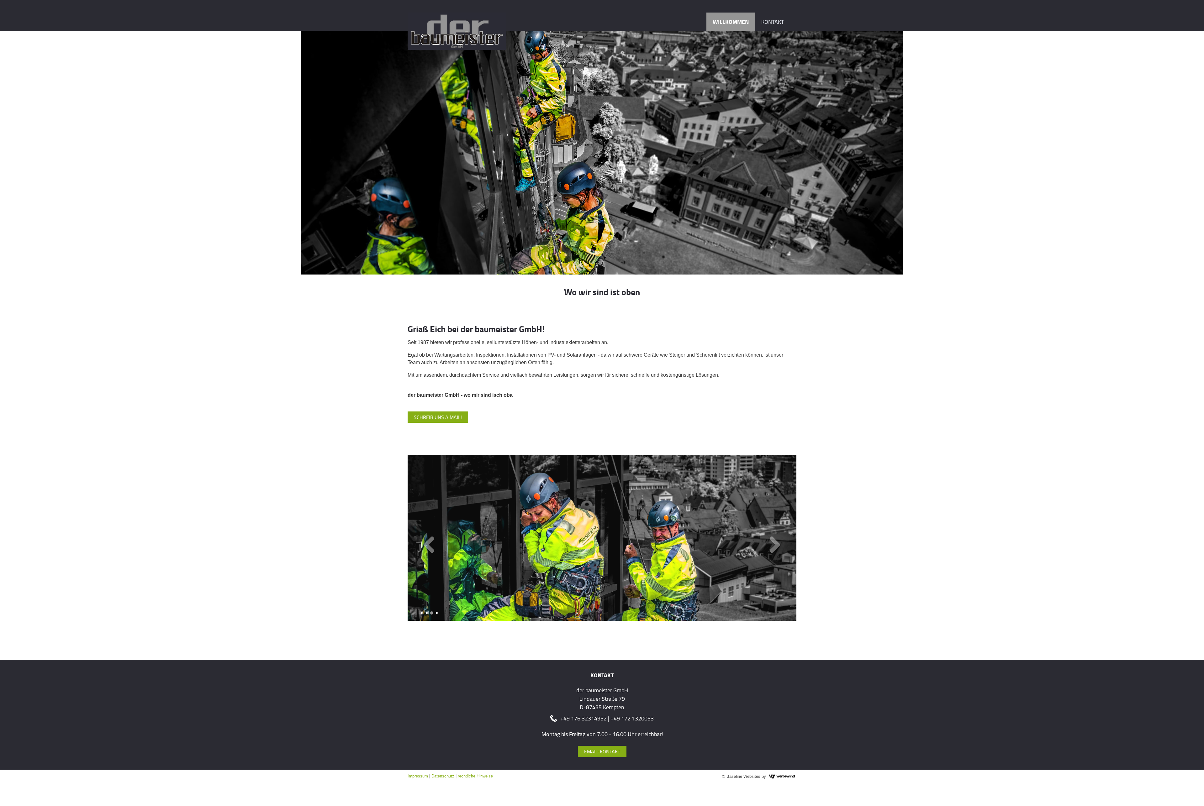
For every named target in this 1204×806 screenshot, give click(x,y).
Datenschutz (442, 776)
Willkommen (731, 22)
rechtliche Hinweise (475, 776)
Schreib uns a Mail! (438, 417)
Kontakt (772, 22)
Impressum (418, 776)
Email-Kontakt (602, 751)
